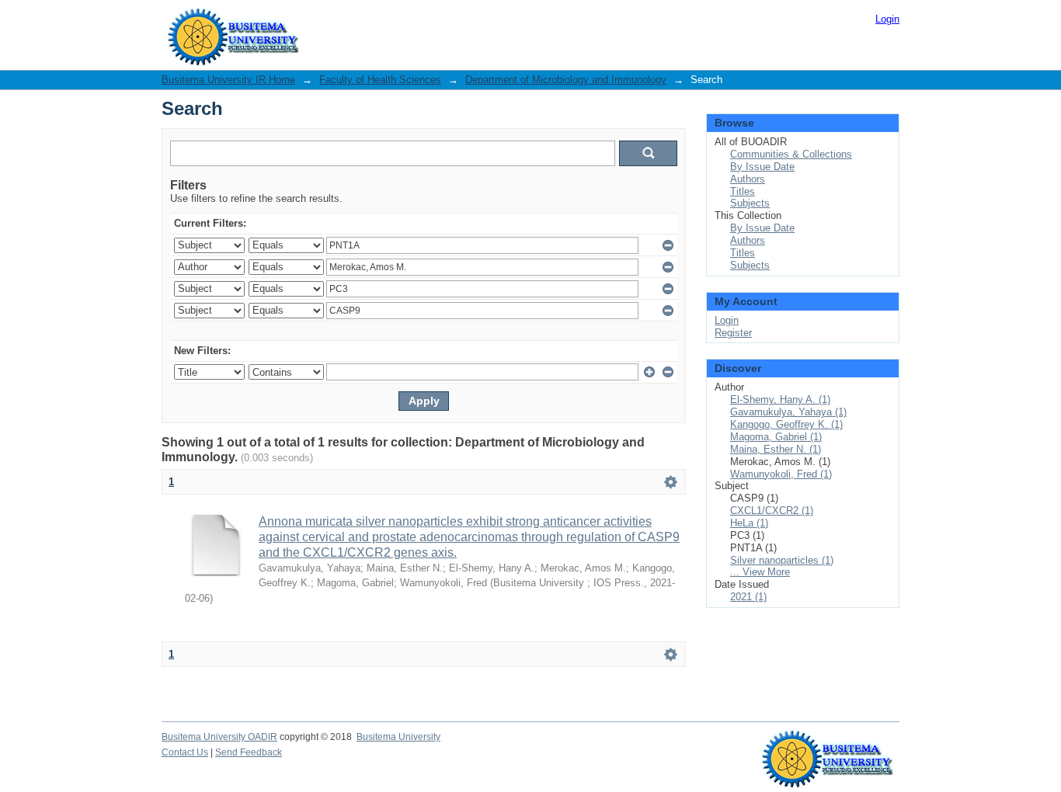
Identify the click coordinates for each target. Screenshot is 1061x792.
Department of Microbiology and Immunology (565, 79)
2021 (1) (748, 597)
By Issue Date (762, 166)
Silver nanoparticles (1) (781, 560)
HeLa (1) (749, 523)
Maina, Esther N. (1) (775, 449)
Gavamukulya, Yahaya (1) (788, 412)
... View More (760, 572)
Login (887, 19)
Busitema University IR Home (228, 79)
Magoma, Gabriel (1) (776, 437)
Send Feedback (248, 752)
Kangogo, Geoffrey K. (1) (786, 424)
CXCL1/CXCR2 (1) (771, 510)
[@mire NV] (827, 745)
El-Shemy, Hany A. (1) (780, 399)
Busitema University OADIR (219, 736)
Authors (747, 179)
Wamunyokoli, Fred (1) (781, 474)
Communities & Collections (791, 154)
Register (733, 333)
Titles (742, 191)
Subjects (750, 203)
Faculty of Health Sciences (380, 79)
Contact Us (185, 752)
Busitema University (398, 736)
